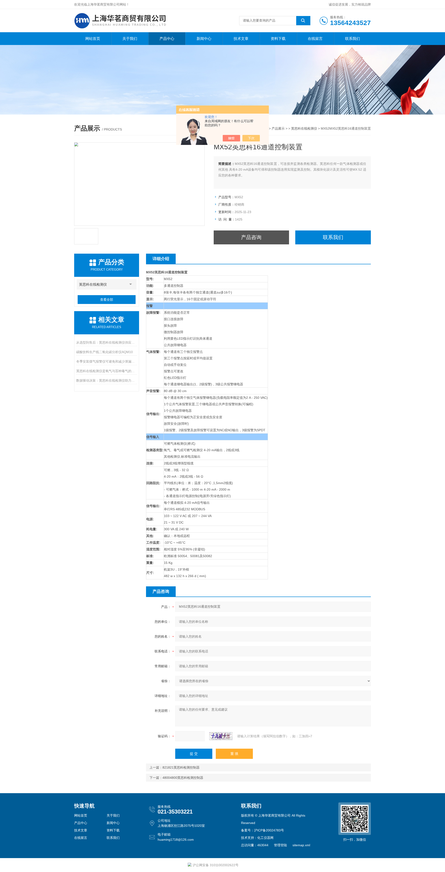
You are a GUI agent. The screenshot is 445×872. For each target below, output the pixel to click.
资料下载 (278, 39)
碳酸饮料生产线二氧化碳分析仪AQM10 (104, 352)
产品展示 (278, 128)
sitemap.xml (301, 845)
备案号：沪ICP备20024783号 (262, 830)
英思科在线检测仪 (304, 128)
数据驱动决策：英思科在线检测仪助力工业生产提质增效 (106, 380)
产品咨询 (251, 237)
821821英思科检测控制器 (181, 767)
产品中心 (166, 39)
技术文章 (241, 39)
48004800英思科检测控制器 (182, 777)
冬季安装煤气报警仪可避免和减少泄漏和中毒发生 (106, 361)
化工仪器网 (265, 838)
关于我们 (129, 39)
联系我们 (352, 39)
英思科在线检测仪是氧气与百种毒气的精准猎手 (106, 371)
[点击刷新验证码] (220, 736)
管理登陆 (280, 845)
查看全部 (106, 299)
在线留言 (315, 39)
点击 (131, 284)
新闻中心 (204, 39)
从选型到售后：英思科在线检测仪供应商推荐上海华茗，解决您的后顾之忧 (106, 342)
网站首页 (92, 39)
